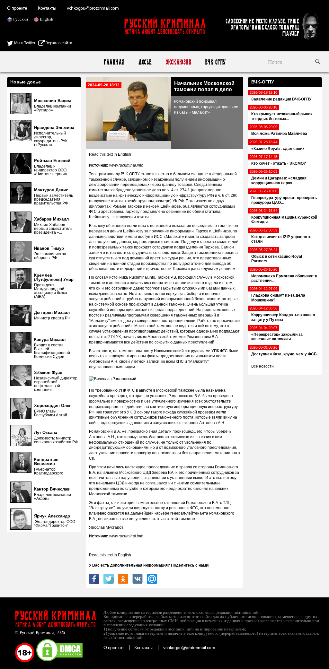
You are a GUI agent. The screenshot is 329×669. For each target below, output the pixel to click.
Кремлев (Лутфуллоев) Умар (54, 277)
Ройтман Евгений (52, 160)
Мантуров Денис (51, 189)
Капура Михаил (50, 339)
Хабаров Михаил (51, 219)
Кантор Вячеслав (52, 489)
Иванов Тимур (49, 248)
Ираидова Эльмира (54, 127)
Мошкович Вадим (52, 100)
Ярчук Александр (52, 516)
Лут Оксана (45, 432)
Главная (113, 62)
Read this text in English (110, 154)
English (46, 19)
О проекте (17, 8)
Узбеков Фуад (48, 372)
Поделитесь (182, 565)
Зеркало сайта (58, 43)
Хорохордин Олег (52, 405)
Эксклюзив (178, 62)
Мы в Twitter (24, 43)
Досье (144, 62)
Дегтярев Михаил (52, 312)
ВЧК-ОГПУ (215, 62)
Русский (20, 19)
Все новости (262, 366)
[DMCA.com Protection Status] (59, 661)
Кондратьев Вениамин (46, 461)
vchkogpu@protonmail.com (93, 8)
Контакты (47, 8)
